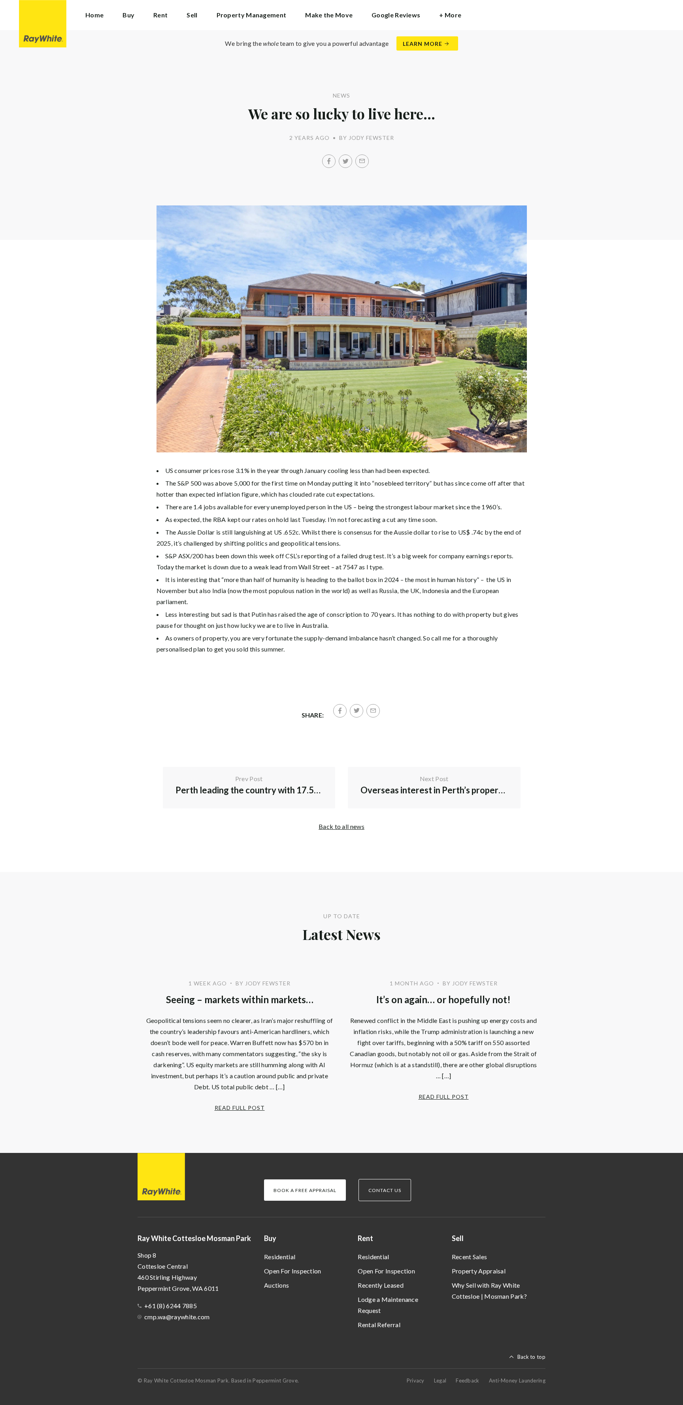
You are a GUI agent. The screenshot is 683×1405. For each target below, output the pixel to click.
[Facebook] (329, 161)
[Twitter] (345, 161)
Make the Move (329, 15)
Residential (279, 1256)
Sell (458, 1238)
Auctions (276, 1285)
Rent (365, 1238)
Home (94, 15)
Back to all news (341, 826)
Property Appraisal (479, 1271)
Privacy (416, 1380)
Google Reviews (396, 15)
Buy (270, 1238)
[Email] (362, 161)
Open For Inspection (292, 1271)
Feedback (467, 1380)
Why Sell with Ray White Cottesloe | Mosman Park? (489, 1290)
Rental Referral (379, 1324)
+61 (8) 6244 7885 (170, 1305)
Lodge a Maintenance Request (388, 1305)
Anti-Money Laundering (517, 1380)
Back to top (531, 1357)
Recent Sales (469, 1256)
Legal (440, 1380)
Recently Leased (381, 1285)
